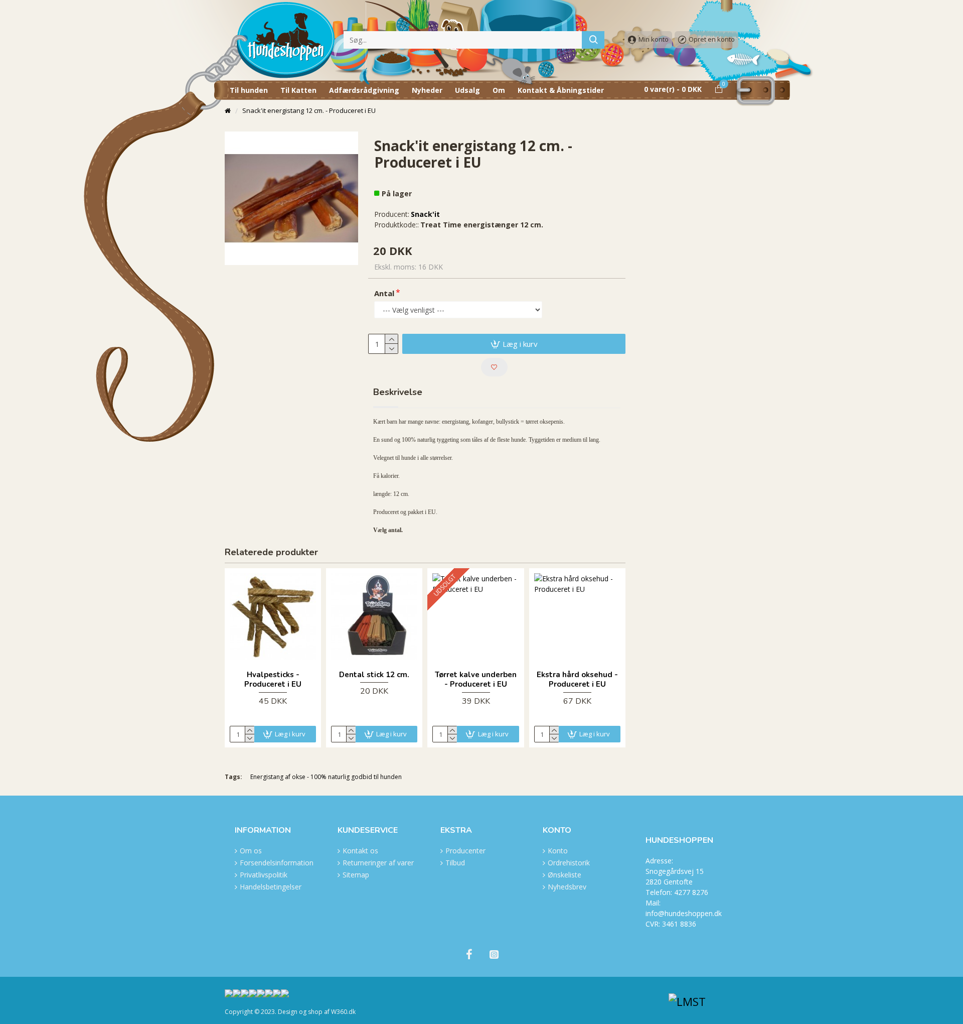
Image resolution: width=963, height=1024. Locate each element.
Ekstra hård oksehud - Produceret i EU (577, 680)
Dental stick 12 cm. (374, 675)
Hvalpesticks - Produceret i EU (272, 680)
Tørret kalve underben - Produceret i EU (476, 680)
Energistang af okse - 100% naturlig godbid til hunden (326, 777)
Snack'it (425, 214)
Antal (384, 293)
